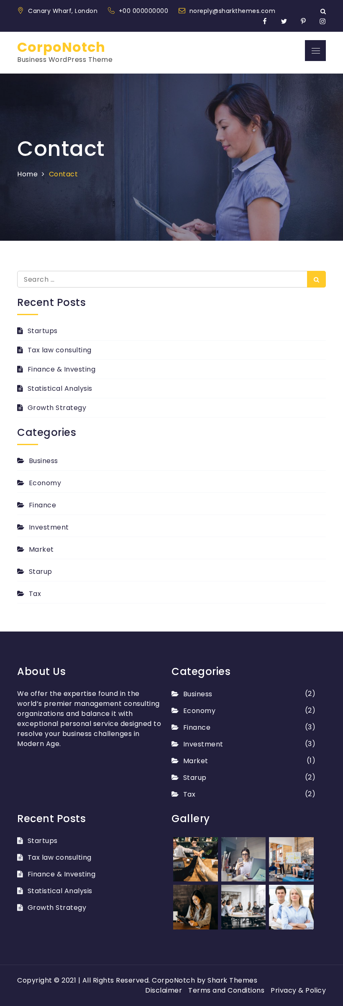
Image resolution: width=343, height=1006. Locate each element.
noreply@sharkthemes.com (232, 11)
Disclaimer (163, 990)
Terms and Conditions (226, 990)
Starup (40, 571)
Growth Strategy (57, 408)
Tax (35, 594)
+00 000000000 (144, 11)
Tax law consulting (60, 350)
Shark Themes (232, 980)
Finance (42, 505)
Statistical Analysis (60, 388)
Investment (49, 527)
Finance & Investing (61, 369)
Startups (43, 331)
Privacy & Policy (298, 990)
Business (43, 461)
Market (41, 549)
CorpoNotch (61, 47)
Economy (45, 483)
